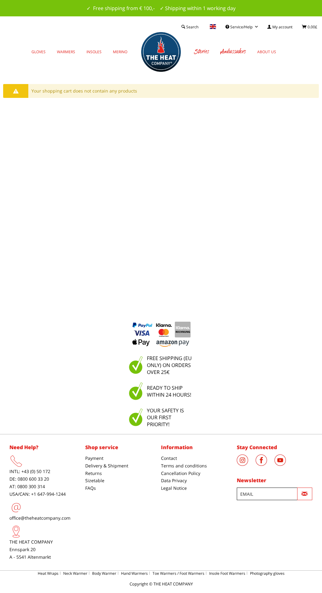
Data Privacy (174, 480)
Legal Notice (174, 488)
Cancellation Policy (180, 473)
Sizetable (94, 480)
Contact (169, 458)
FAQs (90, 488)
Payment (94, 458)
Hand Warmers (134, 573)
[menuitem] (280, 27)
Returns (93, 473)
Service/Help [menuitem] (241, 27)
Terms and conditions (184, 466)
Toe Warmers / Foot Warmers (178, 573)
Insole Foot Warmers (227, 573)
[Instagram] (246, 463)
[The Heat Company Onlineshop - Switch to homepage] (161, 52)
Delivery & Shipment (106, 466)
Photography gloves (267, 573)
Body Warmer (104, 573)
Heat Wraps (48, 573)
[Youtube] (283, 463)
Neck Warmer (75, 573)
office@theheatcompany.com (39, 518)
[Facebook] (265, 463)
